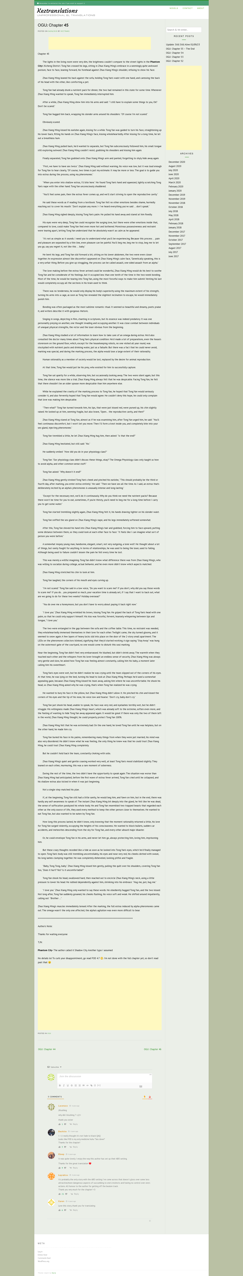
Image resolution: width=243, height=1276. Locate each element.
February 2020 (176, 186)
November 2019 (177, 198)
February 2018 (176, 223)
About (200, 8)
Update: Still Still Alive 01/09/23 (183, 44)
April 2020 (174, 178)
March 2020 (175, 182)
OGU (49, 1033)
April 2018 (174, 219)
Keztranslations (57, 11)
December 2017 (177, 231)
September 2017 (177, 243)
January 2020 (175, 190)
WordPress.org (43, 1261)
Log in (40, 1251)
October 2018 (176, 207)
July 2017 (173, 252)
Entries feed (42, 1255)
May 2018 (173, 215)
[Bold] (60, 1085)
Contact (188, 8)
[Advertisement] (100, 43)
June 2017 (174, 256)
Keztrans (65, 31)
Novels (174, 8)
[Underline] (68, 1085)
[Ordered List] (76, 1085)
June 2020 (174, 174)
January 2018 (175, 227)
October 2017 (176, 239)
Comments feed (44, 1258)
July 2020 (173, 170)
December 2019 (177, 194)
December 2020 (177, 161)
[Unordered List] (80, 1085)
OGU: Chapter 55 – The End (180, 48)
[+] (99, 1085)
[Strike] (72, 1085)
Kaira (54, 1273)
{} (95, 1085)
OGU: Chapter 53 (174, 56)
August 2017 (175, 248)
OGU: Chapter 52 (174, 60)
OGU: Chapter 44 (46, 1049)
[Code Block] (87, 1085)
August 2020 (175, 166)
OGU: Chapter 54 (174, 52)
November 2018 (177, 202)
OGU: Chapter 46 (152, 1049)
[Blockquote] (84, 1085)
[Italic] (64, 1085)
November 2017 (177, 235)
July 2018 (173, 211)
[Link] (91, 1085)
